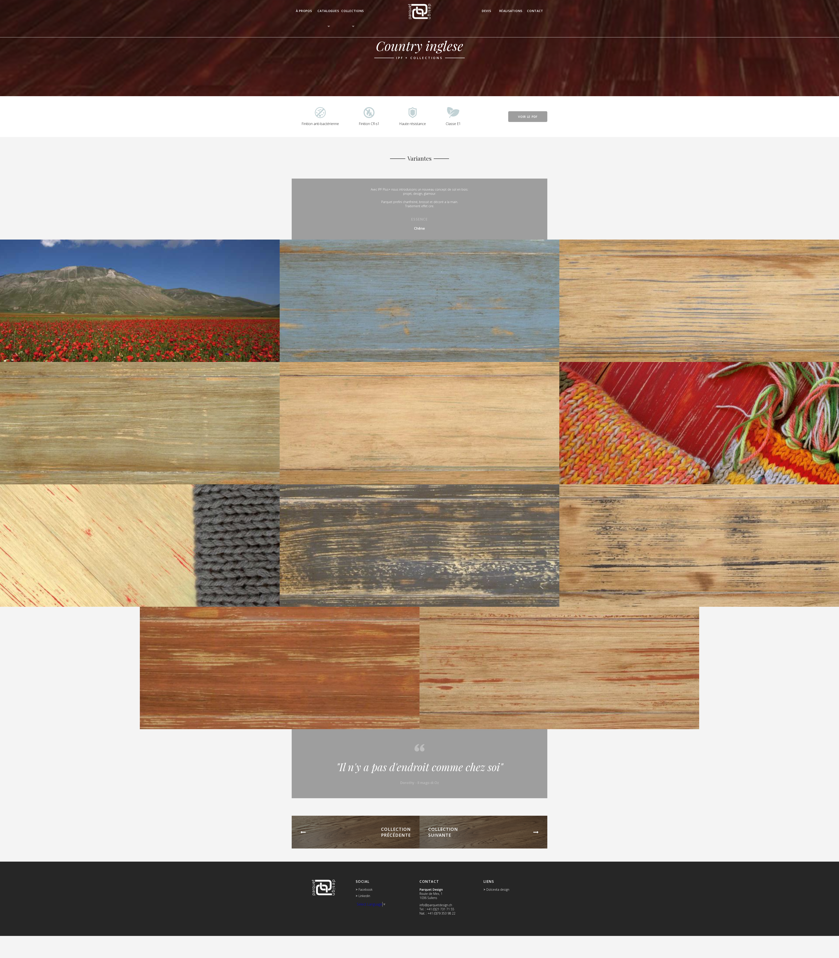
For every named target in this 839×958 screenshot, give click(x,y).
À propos (304, 11)
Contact (535, 11)
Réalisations (510, 11)
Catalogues (328, 11)
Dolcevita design (497, 889)
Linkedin (364, 896)
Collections (352, 11)
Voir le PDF (527, 117)
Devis (486, 11)
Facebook (366, 889)
